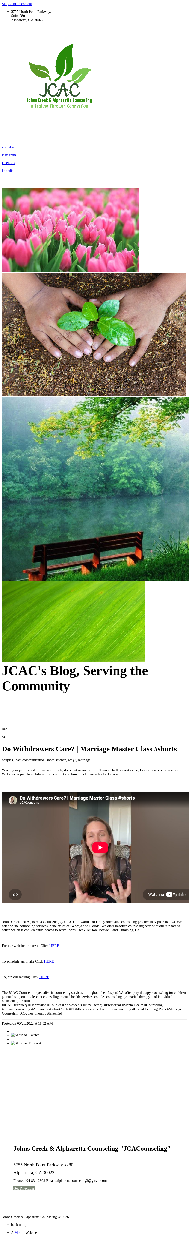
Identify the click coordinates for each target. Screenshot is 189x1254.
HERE (54, 946)
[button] (24, 1188)
